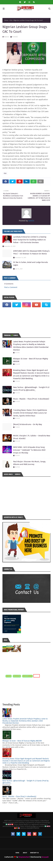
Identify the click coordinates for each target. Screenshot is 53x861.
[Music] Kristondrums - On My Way (27, 424)
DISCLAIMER (27, 676)
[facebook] (20, 2)
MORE (36, 675)
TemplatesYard (24, 857)
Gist (11, 20)
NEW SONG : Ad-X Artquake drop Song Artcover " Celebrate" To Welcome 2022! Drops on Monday (29, 450)
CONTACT (17, 676)
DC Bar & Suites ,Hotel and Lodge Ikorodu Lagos (30, 263)
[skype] (33, 2)
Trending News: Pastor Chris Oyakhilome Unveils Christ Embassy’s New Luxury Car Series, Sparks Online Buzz (30, 413)
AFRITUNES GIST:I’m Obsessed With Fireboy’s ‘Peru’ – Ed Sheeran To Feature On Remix (31, 252)
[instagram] (29, 2)
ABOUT (8, 676)
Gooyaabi (45, 857)
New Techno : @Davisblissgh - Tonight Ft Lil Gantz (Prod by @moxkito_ (31, 388)
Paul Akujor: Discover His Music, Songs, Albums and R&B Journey (29, 463)
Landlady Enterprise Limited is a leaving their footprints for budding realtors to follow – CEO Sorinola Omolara (29, 240)
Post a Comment (10, 287)
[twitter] (24, 2)
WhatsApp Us (34, 853)
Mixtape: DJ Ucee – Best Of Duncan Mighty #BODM (30, 360)
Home (6, 20)
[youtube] (36, 304)
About (25, 853)
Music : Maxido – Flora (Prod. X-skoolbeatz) (31, 399)
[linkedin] (40, 834)
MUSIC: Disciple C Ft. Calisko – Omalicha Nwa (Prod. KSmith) (31, 437)
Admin (7, 37)
